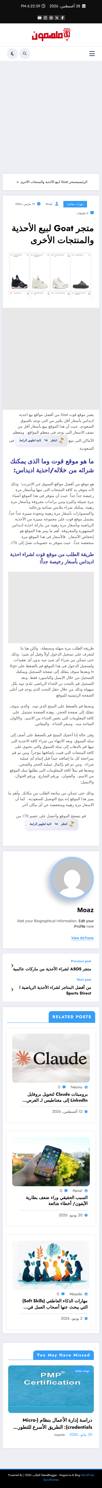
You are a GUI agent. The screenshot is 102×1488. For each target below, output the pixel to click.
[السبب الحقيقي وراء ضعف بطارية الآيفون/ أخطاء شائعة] (51, 1161)
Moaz (49, 204)
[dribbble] (51, 17)
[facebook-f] (62, 17)
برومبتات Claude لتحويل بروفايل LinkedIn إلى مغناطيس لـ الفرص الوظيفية (57, 1097)
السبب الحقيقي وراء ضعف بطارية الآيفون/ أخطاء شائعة (57, 1201)
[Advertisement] (51, 117)
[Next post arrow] (12, 989)
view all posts (82, 938)
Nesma (76, 1087)
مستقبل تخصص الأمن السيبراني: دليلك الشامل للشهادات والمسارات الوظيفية (56, 1423)
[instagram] (45, 17)
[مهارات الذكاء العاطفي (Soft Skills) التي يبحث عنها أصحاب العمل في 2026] (51, 1264)
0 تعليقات (82, 213)
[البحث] (24, 53)
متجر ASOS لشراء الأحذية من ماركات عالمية (52, 969)
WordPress (87, 1475)
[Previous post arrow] (12, 965)
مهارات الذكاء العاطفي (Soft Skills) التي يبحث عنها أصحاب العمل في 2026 (55, 1304)
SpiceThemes (51, 1480)
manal (77, 1190)
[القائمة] (92, 54)
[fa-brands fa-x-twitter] (56, 17)
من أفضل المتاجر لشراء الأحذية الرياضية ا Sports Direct (55, 990)
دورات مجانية (75, 204)
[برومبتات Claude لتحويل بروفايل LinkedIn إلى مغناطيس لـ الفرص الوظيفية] (51, 1057)
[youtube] (39, 17)
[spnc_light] (12, 53)
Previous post (81, 961)
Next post (84, 979)
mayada (76, 1294)
